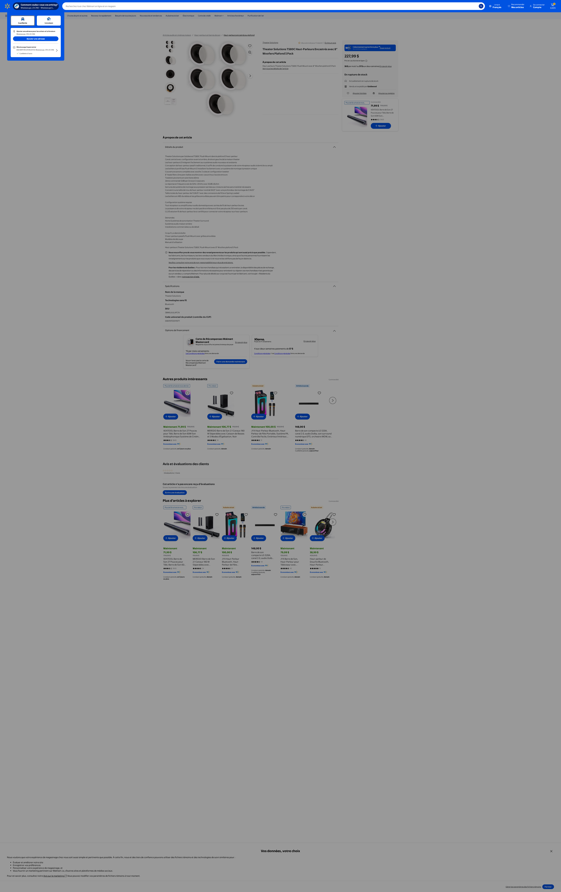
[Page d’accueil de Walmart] (7, 6)
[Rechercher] (481, 6)
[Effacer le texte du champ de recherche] (474, 6)
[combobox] (273, 6)
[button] (516, 6)
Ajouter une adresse (36, 39)
